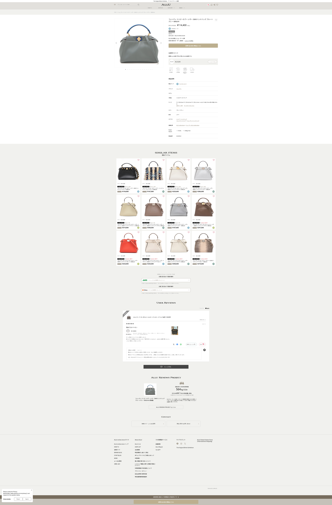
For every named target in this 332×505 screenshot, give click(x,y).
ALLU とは (138, 444)
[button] (217, 4)
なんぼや (158, 450)
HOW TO (150, 7)
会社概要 (137, 450)
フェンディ (178, 88)
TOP (115, 12)
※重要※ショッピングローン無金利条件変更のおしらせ (166, 1)
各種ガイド (117, 450)
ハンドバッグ (184, 119)
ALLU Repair (159, 447)
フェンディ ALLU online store (192, 125)
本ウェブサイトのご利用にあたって (144, 455)
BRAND (180, 7)
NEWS (115, 458)
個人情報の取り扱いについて (143, 461)
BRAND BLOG (118, 452)
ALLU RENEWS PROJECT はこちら (166, 407)
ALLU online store (180, 125)
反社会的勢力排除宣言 (141, 474)
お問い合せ (117, 464)
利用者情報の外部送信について (143, 468)
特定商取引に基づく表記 (141, 452)
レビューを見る (189, 41)
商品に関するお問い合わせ (183, 423)
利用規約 (137, 458)
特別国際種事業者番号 (141, 477)
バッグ (177, 119)
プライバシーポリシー (141, 471)
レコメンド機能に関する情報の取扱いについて (145, 464)
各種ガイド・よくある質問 (148, 423)
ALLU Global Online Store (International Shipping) (205, 440)
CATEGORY (170, 7)
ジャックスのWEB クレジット (156, 280)
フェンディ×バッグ (181, 120)
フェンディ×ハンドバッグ (193, 120)
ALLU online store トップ (121, 444)
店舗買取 (158, 444)
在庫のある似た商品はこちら (193, 45)
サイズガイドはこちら (189, 105)
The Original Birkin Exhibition (185, 447)
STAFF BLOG (117, 455)
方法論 (168, 401)
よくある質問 (117, 461)
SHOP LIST (160, 7)
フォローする (212, 61)
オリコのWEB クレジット (155, 290)
